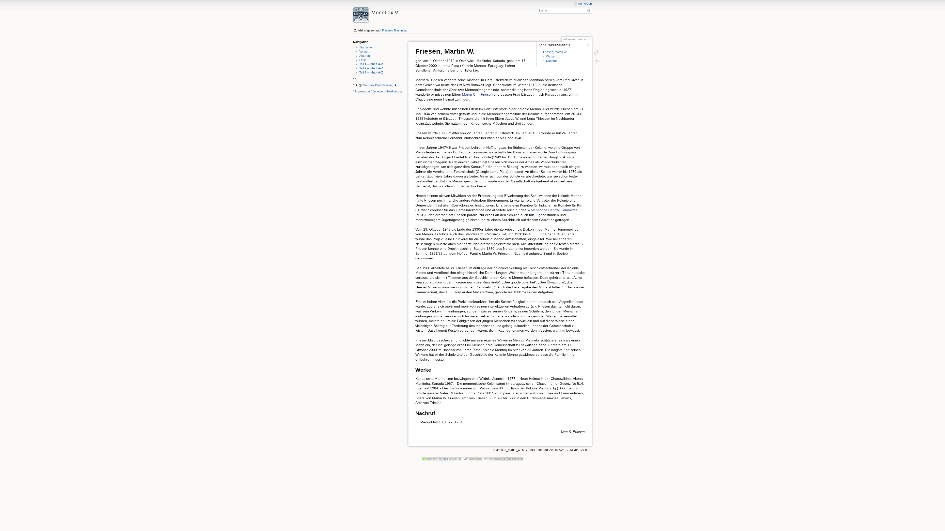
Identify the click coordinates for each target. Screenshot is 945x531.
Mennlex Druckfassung (378, 85)
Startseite (365, 47)
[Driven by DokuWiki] (513, 459)
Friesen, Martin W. (394, 30)
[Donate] (431, 459)
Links (362, 60)
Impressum (362, 91)
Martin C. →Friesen (477, 94)
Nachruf (551, 61)
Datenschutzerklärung (387, 91)
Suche (589, 10)
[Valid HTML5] (472, 459)
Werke (550, 56)
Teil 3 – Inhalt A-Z (371, 72)
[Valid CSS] (493, 459)
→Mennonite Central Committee (552, 210)
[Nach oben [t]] (596, 61)
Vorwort (364, 51)
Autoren (364, 56)
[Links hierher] (596, 52)
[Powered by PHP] (452, 459)
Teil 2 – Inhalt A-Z (371, 68)
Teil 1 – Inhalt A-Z (371, 64)
